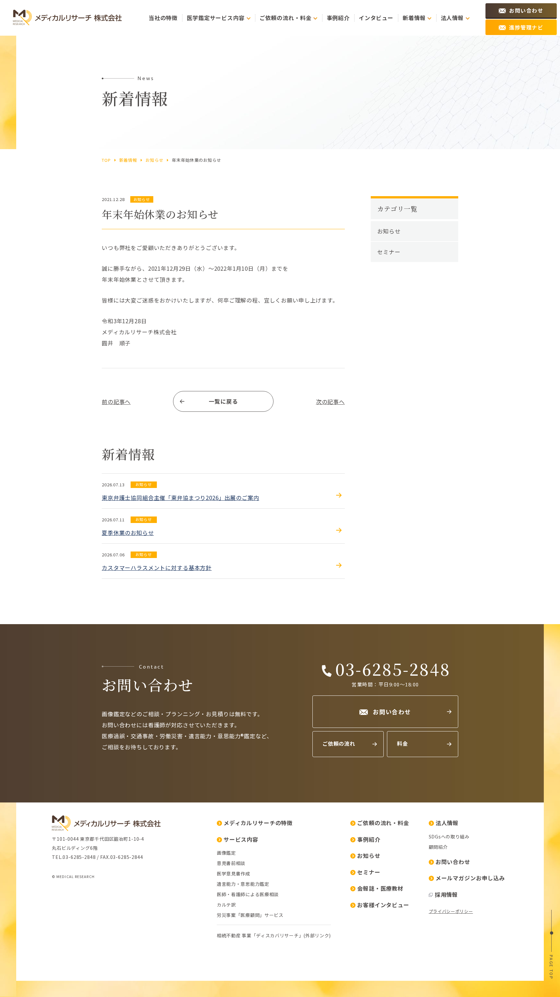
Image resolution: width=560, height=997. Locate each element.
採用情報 (446, 894)
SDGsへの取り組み (449, 836)
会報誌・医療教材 (380, 888)
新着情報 (128, 160)
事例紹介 (338, 18)
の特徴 (163, 18)
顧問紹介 (438, 847)
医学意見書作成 (233, 873)
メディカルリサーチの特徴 (258, 823)
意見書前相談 (231, 863)
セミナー (388, 252)
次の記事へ (330, 402)
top (106, 160)
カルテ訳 (226, 904)
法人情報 (447, 823)
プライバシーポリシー (451, 911)
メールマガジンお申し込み (470, 878)
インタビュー (376, 18)
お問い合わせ (453, 862)
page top (551, 967)
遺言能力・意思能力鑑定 (243, 884)
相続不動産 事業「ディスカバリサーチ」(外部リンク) (274, 935)
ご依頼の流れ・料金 (383, 823)
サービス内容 (241, 839)
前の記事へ (116, 402)
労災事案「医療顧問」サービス (250, 915)
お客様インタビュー (383, 905)
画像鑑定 (226, 852)
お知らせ (154, 160)
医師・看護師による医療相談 (248, 894)
